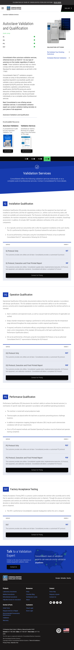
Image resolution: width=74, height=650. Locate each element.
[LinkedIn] (60, 602)
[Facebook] (57, 602)
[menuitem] (13, 594)
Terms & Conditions (34, 640)
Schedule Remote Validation (56, 58)
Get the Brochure (26, 151)
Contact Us (13, 567)
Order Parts (6, 608)
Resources (29, 588)
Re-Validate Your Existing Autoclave (55, 53)
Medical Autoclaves (8, 594)
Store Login (29, 611)
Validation (6, 618)
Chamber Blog (30, 594)
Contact (51, 588)
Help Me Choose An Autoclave (12, 599)
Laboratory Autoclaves (10, 591)
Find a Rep (67, 8)
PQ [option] (4, 43)
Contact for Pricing (37, 275)
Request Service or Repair (10, 611)
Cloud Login (29, 608)
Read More (57, 2)
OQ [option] (4, 40)
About (28, 599)
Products (5, 588)
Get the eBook (8, 151)
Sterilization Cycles (31, 597)
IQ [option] (3, 36)
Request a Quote (54, 594)
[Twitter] (54, 602)
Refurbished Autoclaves (10, 597)
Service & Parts (7, 605)
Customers (29, 605)
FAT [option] (4, 47)
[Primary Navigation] (2, 8)
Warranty (5, 620)
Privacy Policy (6, 642)
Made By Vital (14, 642)
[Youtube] (50, 602)
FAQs (27, 591)
